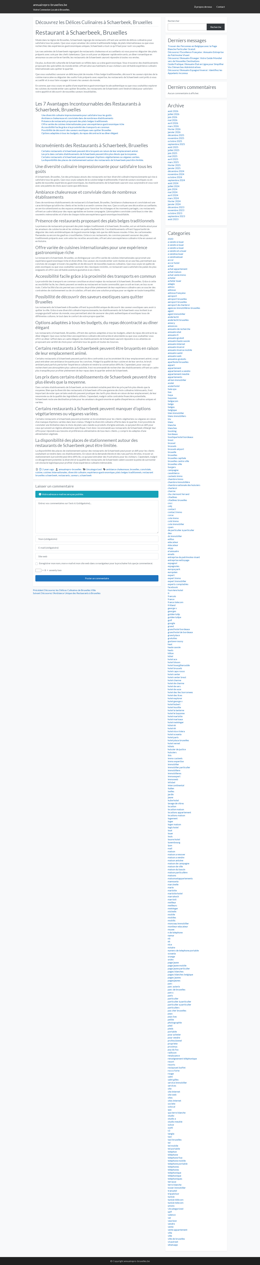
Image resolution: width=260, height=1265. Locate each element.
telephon (172, 1151)
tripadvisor (173, 1193)
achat (170, 265)
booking (172, 431)
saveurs (75, 475)
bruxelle (172, 452)
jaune (170, 797)
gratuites (172, 638)
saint (170, 1076)
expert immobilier (177, 581)
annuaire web (174, 355)
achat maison (174, 271)
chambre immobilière (179, 482)
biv (169, 419)
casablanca (173, 473)
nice (170, 944)
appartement (174, 367)
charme (171, 491)
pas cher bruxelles (177, 1010)
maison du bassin (176, 869)
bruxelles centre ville (178, 461)
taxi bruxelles (175, 1139)
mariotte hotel (175, 893)
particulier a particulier (179, 1004)
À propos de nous (203, 6)
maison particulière (177, 872)
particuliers (174, 1007)
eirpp (170, 548)
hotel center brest (177, 677)
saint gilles (173, 1079)
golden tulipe (174, 617)
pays (170, 1013)
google (171, 623)
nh (169, 941)
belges (171, 407)
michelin (172, 911)
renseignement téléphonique (182, 1058)
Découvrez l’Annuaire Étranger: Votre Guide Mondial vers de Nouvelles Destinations (195, 59)
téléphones (173, 1169)
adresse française (177, 292)
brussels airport (176, 449)
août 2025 (173, 147)
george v (172, 608)
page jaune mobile (177, 965)
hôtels (171, 746)
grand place (174, 635)
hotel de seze (174, 689)
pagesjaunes (174, 980)
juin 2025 (172, 153)
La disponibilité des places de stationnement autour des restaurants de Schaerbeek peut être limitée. (92, 160)
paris (170, 995)
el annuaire (173, 551)
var (169, 1217)
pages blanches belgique (180, 974)
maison (171, 851)
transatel (172, 1190)
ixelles (171, 791)
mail (170, 848)
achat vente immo (177, 274)
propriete (173, 1043)
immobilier (173, 764)
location (172, 806)
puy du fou (173, 1049)
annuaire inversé (176, 346)
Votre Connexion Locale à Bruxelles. (51, 9)
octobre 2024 (175, 177)
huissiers (172, 752)
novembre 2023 (176, 210)
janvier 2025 (174, 168)
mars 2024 (173, 198)
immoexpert (174, 776)
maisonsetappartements (180, 878)
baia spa (172, 388)
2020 (170, 238)
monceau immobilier (178, 923)
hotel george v (175, 701)
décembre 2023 (176, 207)
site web (172, 1094)
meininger (173, 908)
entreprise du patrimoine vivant (184, 557)
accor (171, 259)
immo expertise (176, 761)
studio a (172, 1118)
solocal (171, 1106)
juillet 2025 (173, 150)
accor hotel (173, 262)
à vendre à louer (176, 244)
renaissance (174, 1055)
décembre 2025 (176, 135)
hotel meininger (176, 722)
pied (170, 1025)
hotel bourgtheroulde (179, 665)
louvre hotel (174, 839)
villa (170, 1232)
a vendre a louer (176, 247)
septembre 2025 (176, 144)
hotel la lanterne (176, 710)
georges (172, 611)
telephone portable (177, 1163)
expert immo (174, 578)
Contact (220, 6)
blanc (170, 422)
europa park (174, 569)
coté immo (173, 521)
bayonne (172, 397)
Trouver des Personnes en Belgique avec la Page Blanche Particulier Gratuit (192, 47)
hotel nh (172, 728)
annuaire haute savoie (179, 340)
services (172, 1085)
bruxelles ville (175, 464)
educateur (173, 542)
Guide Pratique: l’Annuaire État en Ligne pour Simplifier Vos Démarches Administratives (196, 65)
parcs (170, 992)
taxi (170, 1136)
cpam (170, 527)
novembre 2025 (176, 138)
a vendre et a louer (177, 250)
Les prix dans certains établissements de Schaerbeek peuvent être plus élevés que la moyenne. (89, 154)
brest (170, 440)
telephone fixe (175, 1157)
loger (170, 821)
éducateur (173, 545)
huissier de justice (177, 749)
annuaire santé (175, 352)
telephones (173, 1166)
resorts (171, 1064)
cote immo (173, 518)
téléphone (173, 1154)
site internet (174, 1091)
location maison (176, 809)
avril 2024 (173, 195)
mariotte (172, 890)
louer (170, 833)
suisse (171, 1124)
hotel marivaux (175, 719)
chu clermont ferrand (178, 494)
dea (170, 533)
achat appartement (177, 268)
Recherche (215, 27)
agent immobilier (176, 313)
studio (171, 1115)
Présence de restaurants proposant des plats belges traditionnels (74, 121)
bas (170, 391)
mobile (171, 914)
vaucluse (172, 1220)
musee (171, 929)
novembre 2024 (176, 174)
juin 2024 (172, 189)
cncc (170, 503)
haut (170, 644)
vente (170, 1226)
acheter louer (174, 280)
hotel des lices (175, 695)
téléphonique (174, 1175)
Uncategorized (94, 469)
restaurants (64, 475)
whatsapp (173, 1244)
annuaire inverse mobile (180, 349)
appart (171, 364)
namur (171, 935)
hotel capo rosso (176, 671)
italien (171, 788)
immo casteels (175, 758)
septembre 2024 (176, 180)
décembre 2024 (176, 171)
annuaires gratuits (177, 358)
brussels (172, 446)
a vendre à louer (176, 241)
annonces (172, 325)
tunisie (171, 1196)
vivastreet (173, 1241)
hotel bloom (174, 662)
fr (169, 593)
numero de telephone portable (183, 950)
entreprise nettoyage (178, 560)
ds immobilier (175, 536)
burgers (172, 467)
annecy (171, 322)
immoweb (173, 779)
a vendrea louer (175, 253)
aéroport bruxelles (177, 298)
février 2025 (174, 165)
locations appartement (179, 812)
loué (170, 830)
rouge (171, 1073)
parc (170, 983)
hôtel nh (172, 725)
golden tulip (174, 614)
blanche (172, 425)
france (171, 599)
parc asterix (174, 986)
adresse (172, 289)
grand (171, 626)
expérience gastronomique (101, 472)
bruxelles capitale (177, 458)
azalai (171, 382)
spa (169, 1109)
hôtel (170, 656)
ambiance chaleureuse (117, 469)
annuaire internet (176, 343)
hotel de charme (176, 683)
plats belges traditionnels (129, 472)
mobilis (171, 920)
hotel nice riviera (176, 731)
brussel (171, 443)
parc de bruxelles (176, 989)
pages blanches (176, 971)
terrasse (172, 1181)
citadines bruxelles (177, 500)
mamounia (173, 881)
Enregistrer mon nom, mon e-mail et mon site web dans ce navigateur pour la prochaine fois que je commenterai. (96, 563)
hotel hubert (174, 704)
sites (170, 1097)
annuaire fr (173, 334)
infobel (171, 782)
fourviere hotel (175, 590)
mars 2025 (173, 162)
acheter (172, 277)
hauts (170, 650)
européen (172, 572)
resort (171, 1061)
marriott (172, 899)
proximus (172, 1046)
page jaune (173, 962)
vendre (171, 1223)
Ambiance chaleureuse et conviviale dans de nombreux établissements (77, 118)
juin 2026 (172, 117)
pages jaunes (174, 977)
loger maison (174, 824)
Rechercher (174, 20)
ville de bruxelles (176, 1238)
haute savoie (174, 647)
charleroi (172, 488)
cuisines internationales (55, 472)
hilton (171, 653)
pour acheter (174, 1034)
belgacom (173, 400)
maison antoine (175, 860)
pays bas (172, 1016)
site (170, 1088)
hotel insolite (174, 707)
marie (171, 887)
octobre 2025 (175, 141)
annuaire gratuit (176, 337)
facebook (173, 587)
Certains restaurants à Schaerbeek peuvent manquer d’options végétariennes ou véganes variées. (90, 157)
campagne (173, 470)
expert (171, 575)
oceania (172, 953)
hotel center (174, 674)
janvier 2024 (174, 204)
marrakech (173, 896)
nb (169, 938)
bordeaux (173, 434)
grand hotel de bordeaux (180, 632)
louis (170, 836)
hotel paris (173, 737)
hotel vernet (174, 743)
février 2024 (174, 201)
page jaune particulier (179, 968)
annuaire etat (174, 331)
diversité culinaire (77, 472)
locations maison (176, 815)
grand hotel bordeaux (179, 629)
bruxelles (134, 469)
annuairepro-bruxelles (70, 469)
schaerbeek (86, 475)
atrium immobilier (177, 379)
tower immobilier (177, 1187)
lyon (170, 845)
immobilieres (174, 773)
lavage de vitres (176, 803)
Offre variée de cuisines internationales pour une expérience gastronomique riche (82, 124)
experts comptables (178, 584)
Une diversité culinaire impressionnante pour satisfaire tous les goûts (76, 115)
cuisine (38, 472)
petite (171, 1019)
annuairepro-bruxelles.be (50, 4)
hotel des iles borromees (180, 692)
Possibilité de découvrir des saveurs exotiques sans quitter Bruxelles (76, 130)
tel (169, 1142)
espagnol (172, 563)
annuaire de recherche (179, 328)
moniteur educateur (178, 926)
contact (172, 509)
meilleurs (172, 905)
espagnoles (173, 566)
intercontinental (176, 785)
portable (172, 1031)
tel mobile (173, 1145)
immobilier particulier (179, 767)
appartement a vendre (179, 370)
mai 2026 (172, 120)
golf (170, 620)
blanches (172, 428)
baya (170, 394)
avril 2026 (173, 123)
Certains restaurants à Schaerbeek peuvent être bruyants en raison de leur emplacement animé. (89, 151)
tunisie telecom (175, 1202)
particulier (173, 998)
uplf (170, 1211)
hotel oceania (174, 734)
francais (172, 596)
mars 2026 (173, 126)
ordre (170, 959)
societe (171, 1103)
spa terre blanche (177, 1112)
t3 (169, 1130)
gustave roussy (175, 641)
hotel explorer (175, 698)
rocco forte (174, 1070)
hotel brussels (175, 668)
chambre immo (175, 479)
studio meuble (175, 1121)
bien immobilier (176, 413)
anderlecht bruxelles (178, 319)
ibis (170, 755)
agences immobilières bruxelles (184, 307)
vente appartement (177, 1229)
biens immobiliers (177, 416)
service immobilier (177, 1082)
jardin (171, 794)
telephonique (174, 1172)
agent (171, 310)
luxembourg (174, 842)
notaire (171, 947)
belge (171, 403)
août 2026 (173, 111)
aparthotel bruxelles (178, 361)
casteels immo (175, 476)
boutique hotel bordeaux (180, 437)
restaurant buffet (177, 1067)
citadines (172, 497)
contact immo (175, 512)
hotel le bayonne (176, 713)
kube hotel (173, 800)
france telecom (175, 602)
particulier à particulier (179, 1001)
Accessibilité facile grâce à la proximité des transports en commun (75, 127)
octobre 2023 (175, 213)
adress (171, 286)
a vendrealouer (175, 256)
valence (172, 1214)
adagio (171, 283)
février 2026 (174, 129)
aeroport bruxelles (177, 301)
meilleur (172, 902)
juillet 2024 (173, 186)
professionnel (175, 1040)
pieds (170, 1028)
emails (171, 554)
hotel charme (174, 680)
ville (170, 1235)
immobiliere (174, 770)
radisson (172, 1052)
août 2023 (173, 219)
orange (171, 956)
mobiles (172, 917)
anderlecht (173, 316)
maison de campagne (178, 863)
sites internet (174, 1100)
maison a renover (176, 854)
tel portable (174, 1148)
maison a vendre (176, 857)
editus (171, 539)
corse (170, 515)
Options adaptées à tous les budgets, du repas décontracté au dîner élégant (79, 133)
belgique (172, 410)
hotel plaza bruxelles (178, 740)
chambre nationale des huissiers (184, 485)
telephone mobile (177, 1160)
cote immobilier (176, 524)
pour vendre (174, 1037)
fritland (171, 605)
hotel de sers (174, 686)
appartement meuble (178, 373)
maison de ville (175, 866)
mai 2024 (172, 192)
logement (173, 818)
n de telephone (175, 932)
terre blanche (174, 1184)
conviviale (145, 469)
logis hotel (173, 827)
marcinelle (173, 884)
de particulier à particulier (181, 530)
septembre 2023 (176, 216)
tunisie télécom (175, 1199)
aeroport (172, 295)
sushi (170, 1127)
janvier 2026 (174, 132)
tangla (171, 1133)
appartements (175, 376)
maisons (172, 875)
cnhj (170, 506)
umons (171, 1205)
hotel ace (172, 659)
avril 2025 (173, 159)
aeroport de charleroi (179, 304)
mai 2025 (172, 156)
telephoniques (175, 1178)
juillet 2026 (173, 114)
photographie (175, 1022)
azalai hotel (174, 385)
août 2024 (173, 183)
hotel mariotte (175, 716)
